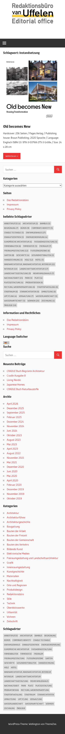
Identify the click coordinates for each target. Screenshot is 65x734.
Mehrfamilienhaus (43, 273)
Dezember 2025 (15, 408)
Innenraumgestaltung (18, 567)
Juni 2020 (12, 471)
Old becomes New (16, 126)
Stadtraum (11, 291)
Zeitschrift (12, 621)
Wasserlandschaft (46, 296)
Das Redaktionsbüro (18, 200)
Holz (29, 259)
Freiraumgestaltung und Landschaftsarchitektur (32, 558)
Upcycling (10, 296)
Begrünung (11, 228)
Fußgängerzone (40, 250)
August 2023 (14, 439)
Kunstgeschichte (15, 571)
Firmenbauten (12, 246)
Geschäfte (22, 255)
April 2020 (12, 480)
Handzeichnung (13, 259)
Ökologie (10, 305)
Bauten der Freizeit (17, 535)
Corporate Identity (42, 228)
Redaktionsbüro (15, 594)
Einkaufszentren (14, 237)
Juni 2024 (12, 430)
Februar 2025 (14, 417)
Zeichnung (48, 300)
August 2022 (14, 453)
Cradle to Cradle (14, 232)
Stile (9, 598)
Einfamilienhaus (36, 232)
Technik (11, 603)
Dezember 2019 (15, 489)
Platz (38, 278)
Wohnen (33, 300)
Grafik (10, 562)
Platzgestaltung (13, 282)
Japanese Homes (16, 384)
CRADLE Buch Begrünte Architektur (26, 371)
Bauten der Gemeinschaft (20, 540)
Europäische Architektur (18, 241)
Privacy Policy (14, 209)
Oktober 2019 (14, 498)
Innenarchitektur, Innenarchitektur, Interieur (29, 264)
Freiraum (45, 246)
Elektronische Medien (18, 553)
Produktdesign (34, 282)
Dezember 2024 (15, 421)
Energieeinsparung (36, 237)
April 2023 (12, 448)
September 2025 (16, 412)
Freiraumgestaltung (16, 250)
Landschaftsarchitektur (34, 269)
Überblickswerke (15, 607)
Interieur (10, 269)
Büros (25, 228)
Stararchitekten (29, 291)
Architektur (30, 223)
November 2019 (15, 493)
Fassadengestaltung (45, 241)
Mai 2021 (12, 462)
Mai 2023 (12, 444)
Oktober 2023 (14, 435)
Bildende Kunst (15, 549)
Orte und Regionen (17, 585)
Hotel (39, 259)
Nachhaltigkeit (13, 278)
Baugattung (13, 526)
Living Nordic (14, 379)
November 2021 (15, 457)
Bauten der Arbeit (16, 531)
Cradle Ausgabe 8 (16, 375)
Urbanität (12, 612)
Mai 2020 (12, 475)
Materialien (13, 576)
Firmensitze (30, 246)
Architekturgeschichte (18, 521)
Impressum (13, 204)
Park (28, 278)
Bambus (45, 223)
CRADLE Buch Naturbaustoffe (23, 389)
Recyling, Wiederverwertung (19, 287)
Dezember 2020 (15, 466)
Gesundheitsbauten (43, 255)
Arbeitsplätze (12, 223)
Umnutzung (48, 291)
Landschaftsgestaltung (17, 273)
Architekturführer (16, 517)
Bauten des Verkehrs (18, 544)
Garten (9, 255)
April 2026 (12, 403)
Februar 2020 (14, 484)
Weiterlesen (10, 156)
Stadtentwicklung (47, 287)
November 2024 (15, 426)
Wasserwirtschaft (14, 300)
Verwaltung (26, 296)
